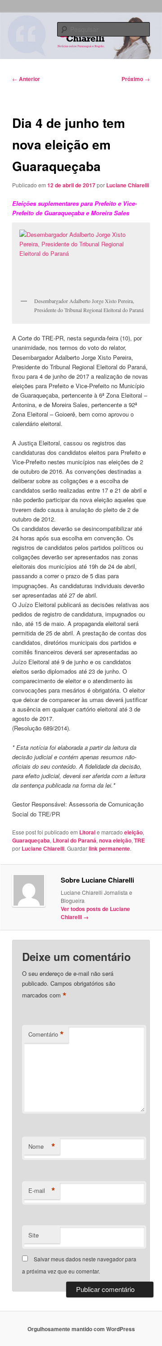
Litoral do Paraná (74, 840)
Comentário (46, 1034)
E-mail (41, 1190)
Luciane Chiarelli (127, 185)
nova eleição (115, 840)
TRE (139, 840)
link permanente (109, 848)
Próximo (136, 79)
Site (33, 1235)
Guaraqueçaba (31, 840)
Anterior (26, 79)
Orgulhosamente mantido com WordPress (81, 1329)
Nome (41, 1146)
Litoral (87, 832)
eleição (133, 832)
